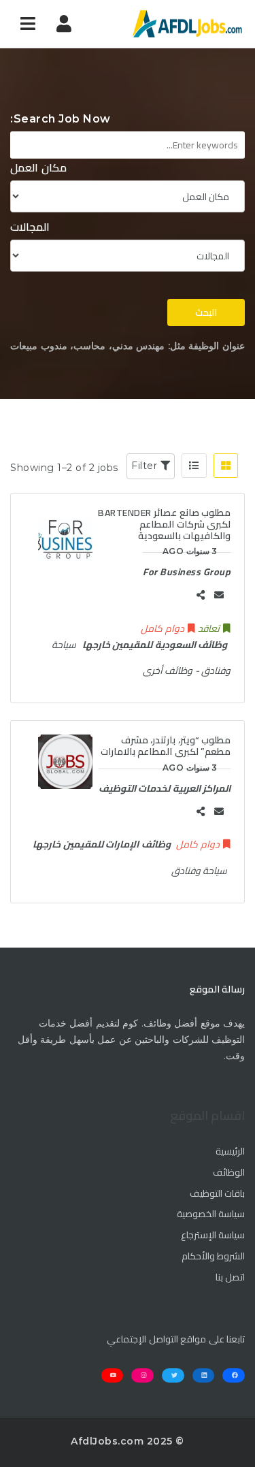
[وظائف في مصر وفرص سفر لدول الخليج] (187, 24)
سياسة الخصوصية (211, 1214)
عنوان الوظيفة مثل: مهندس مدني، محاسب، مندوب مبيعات (127, 346)
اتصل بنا (230, 1278)
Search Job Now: (60, 118)
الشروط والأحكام (213, 1256)
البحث (206, 312)
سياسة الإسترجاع (213, 1235)
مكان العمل (38, 168)
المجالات (30, 227)
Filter (145, 466)
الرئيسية (230, 1152)
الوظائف (229, 1173)
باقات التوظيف (217, 1194)
